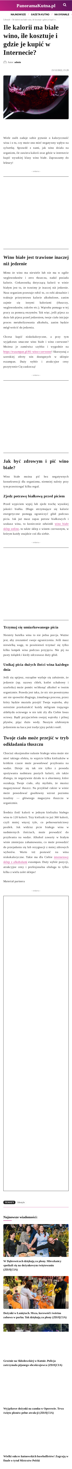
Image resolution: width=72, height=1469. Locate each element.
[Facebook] (6, 127)
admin (17, 62)
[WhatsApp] (22, 127)
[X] (14, 127)
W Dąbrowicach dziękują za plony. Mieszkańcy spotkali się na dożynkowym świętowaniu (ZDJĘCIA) (32, 1265)
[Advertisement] (36, 213)
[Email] (29, 127)
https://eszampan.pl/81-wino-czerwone (27, 351)
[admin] (5, 62)
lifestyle (21, 1202)
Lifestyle (6, 19)
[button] (65, 5)
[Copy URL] (37, 127)
